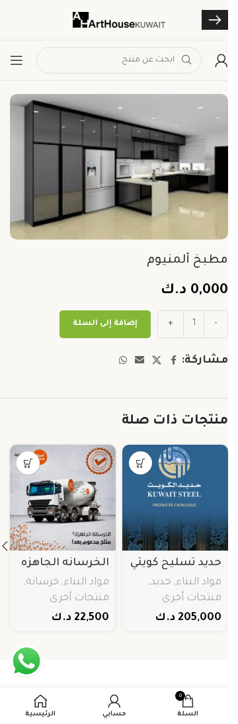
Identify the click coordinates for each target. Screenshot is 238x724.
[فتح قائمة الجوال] (16, 60)
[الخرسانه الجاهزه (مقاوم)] (63, 498)
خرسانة (42, 582)
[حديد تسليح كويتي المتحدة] (175, 498)
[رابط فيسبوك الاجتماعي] (173, 361)
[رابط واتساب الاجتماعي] (123, 361)
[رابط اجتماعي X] (156, 361)
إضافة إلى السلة (105, 324)
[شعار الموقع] (119, 20)
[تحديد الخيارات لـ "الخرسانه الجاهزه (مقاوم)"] (28, 463)
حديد (161, 582)
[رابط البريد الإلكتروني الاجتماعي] (139, 361)
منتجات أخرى (191, 598)
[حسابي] (221, 60)
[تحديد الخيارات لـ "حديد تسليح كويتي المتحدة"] (140, 463)
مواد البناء (198, 582)
